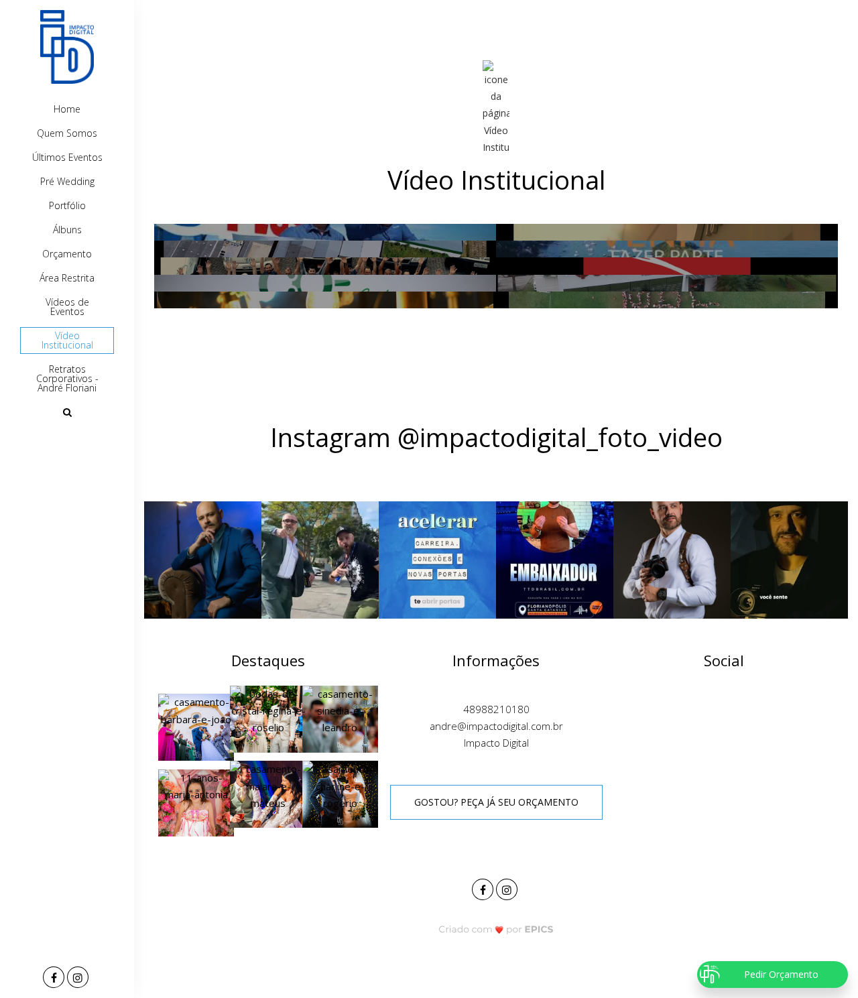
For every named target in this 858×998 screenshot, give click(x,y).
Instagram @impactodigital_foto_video (496, 437)
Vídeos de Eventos (67, 307)
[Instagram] (79, 978)
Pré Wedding (67, 181)
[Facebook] (55, 978)
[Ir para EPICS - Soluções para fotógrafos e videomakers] (496, 928)
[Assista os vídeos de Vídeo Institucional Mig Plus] (325, 232)
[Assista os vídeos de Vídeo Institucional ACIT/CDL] (667, 232)
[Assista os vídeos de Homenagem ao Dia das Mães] (667, 300)
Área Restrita (67, 277)
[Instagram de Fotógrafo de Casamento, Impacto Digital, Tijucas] (508, 887)
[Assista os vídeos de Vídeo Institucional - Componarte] (325, 249)
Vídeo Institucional (67, 340)
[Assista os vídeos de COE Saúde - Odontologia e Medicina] (325, 283)
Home (67, 109)
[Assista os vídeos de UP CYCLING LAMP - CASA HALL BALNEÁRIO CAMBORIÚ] (325, 300)
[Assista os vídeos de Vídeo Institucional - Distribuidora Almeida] (325, 265)
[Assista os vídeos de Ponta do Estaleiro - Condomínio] (667, 249)
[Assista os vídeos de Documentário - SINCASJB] (667, 265)
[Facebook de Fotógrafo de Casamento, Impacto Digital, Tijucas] (484, 887)
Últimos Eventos (67, 157)
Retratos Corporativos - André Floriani (67, 378)
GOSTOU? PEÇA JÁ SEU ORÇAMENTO (496, 802)
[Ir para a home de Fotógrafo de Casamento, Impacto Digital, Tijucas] (67, 47)
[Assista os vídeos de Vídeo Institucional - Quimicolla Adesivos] (667, 283)
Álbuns (67, 229)
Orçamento (67, 253)
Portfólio (67, 205)
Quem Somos (67, 133)
